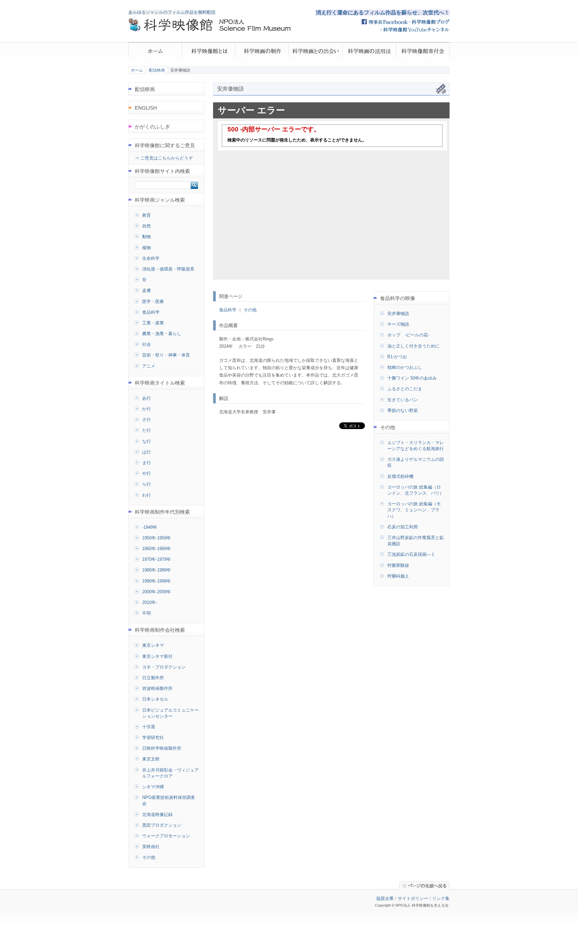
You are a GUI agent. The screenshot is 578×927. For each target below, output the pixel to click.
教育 (146, 215)
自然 (146, 225)
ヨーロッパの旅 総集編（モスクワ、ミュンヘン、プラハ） (414, 509)
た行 (146, 430)
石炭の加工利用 (402, 526)
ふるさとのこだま (404, 388)
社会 (146, 344)
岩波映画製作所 (157, 688)
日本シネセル (155, 699)
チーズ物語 (398, 324)
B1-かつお (397, 356)
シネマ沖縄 (153, 786)
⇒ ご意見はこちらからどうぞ (164, 158)
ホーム (137, 70)
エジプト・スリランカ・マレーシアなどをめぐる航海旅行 (415, 445)
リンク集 (441, 898)
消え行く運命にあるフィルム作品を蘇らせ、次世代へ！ (383, 12)
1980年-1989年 (156, 570)
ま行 (146, 462)
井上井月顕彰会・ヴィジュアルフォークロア (170, 773)
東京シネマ (153, 645)
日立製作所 (153, 677)
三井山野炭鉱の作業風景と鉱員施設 (415, 540)
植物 (146, 247)
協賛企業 (385, 898)
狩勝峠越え (398, 576)
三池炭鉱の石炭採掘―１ (411, 554)
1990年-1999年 (156, 581)
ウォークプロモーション (166, 835)
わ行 (146, 495)
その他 (250, 309)
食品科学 (227, 309)
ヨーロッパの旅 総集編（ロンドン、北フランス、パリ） (415, 490)
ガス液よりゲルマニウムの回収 (415, 462)
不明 (146, 613)
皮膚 (146, 290)
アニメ (148, 366)
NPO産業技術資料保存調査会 (168, 800)
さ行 (146, 419)
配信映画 (157, 70)
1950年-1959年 (156, 537)
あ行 (146, 398)
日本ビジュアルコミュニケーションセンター (170, 713)
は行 (146, 451)
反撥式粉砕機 (400, 476)
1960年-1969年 (156, 548)
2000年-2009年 (156, 591)
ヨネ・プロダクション (164, 667)
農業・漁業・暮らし (161, 333)
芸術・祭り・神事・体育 (166, 354)
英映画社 (151, 846)
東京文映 (151, 758)
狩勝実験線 (398, 565)
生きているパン (402, 399)
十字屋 (148, 726)
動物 (146, 236)
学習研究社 (153, 737)
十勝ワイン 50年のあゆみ (412, 378)
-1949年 (149, 527)
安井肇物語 (398, 313)
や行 (146, 473)
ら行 (146, 484)
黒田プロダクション (161, 825)
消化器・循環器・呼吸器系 (168, 269)
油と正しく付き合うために (413, 345)
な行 (146, 441)
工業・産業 (153, 322)
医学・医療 (153, 301)
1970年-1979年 (156, 559)
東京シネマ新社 (157, 656)
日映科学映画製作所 (161, 748)
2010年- (149, 602)
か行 (146, 408)
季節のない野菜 (402, 410)
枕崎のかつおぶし (404, 367)
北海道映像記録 (157, 814)
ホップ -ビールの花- (408, 334)
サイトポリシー (413, 898)
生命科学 (151, 258)
